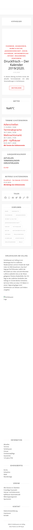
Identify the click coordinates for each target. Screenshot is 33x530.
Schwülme (8, 238)
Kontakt (6, 515)
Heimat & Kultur (16, 48)
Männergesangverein (10, 497)
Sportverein (16, 58)
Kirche (24, 51)
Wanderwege (8, 477)
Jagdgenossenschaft (13, 51)
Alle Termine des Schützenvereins (14, 145)
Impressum (7, 513)
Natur (7, 230)
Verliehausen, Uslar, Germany (16, 108)
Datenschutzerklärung (11, 511)
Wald (21, 242)
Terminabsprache (13, 129)
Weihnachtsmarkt (13, 135)
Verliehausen (8, 449)
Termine (6, 447)
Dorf (6, 211)
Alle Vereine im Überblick (12, 488)
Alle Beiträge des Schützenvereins (14, 185)
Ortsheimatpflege (21, 53)
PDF (7, 168)
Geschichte (7, 456)
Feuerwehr (10, 46)
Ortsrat (10, 56)
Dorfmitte (15, 211)
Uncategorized (10, 242)
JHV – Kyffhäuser (12, 140)
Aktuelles (6, 444)
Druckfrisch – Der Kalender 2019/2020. (16, 64)
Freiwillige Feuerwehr (10, 490)
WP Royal (21, 526)
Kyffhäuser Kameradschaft (12, 494)
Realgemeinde (20, 56)
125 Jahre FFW (8, 458)
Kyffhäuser (8, 53)
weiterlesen (17, 88)
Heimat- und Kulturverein (12, 492)
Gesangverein (20, 46)
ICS (5, 168)
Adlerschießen (11, 124)
